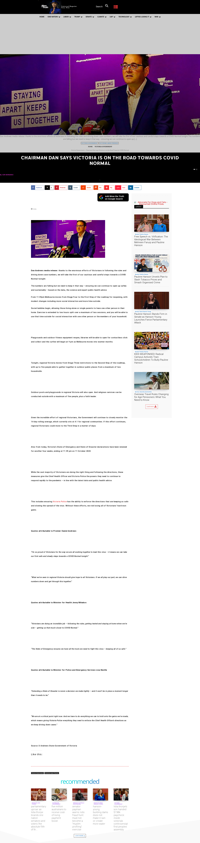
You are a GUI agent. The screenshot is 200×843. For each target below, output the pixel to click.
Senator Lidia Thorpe (36, 803)
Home (90, 146)
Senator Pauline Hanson (141, 234)
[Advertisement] (100, 37)
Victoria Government (90, 143)
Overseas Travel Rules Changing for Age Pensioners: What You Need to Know (151, 397)
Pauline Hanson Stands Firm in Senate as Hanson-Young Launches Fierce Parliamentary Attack (150, 318)
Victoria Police (60, 501)
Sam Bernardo (7, 175)
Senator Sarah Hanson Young (98, 803)
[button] (103, 6)
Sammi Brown (138, 214)
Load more (79, 836)
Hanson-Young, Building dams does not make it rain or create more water (100, 815)
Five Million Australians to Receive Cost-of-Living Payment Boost (59, 813)
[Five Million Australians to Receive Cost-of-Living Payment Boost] (59, 794)
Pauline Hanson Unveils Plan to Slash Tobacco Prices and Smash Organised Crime (150, 279)
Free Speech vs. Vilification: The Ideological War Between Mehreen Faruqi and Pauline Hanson (151, 241)
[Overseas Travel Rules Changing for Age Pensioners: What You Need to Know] (151, 380)
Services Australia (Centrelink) (78, 803)
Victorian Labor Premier (109, 143)
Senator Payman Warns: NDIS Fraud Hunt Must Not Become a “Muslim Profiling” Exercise (78, 818)
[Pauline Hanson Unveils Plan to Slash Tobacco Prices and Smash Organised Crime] (151, 263)
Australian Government (56, 803)
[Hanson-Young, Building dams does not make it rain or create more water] (100, 794)
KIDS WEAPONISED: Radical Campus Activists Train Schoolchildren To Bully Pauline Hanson (151, 358)
